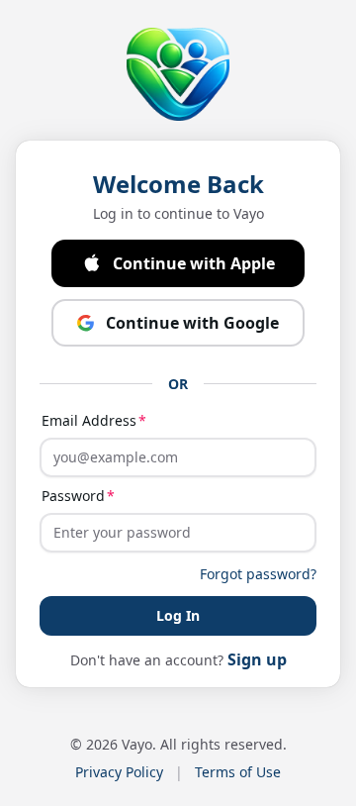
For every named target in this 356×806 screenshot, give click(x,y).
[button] (178, 263)
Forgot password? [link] (258, 573)
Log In (178, 615)
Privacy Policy (119, 771)
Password (73, 495)
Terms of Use (238, 771)
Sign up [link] (257, 659)
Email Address (89, 420)
